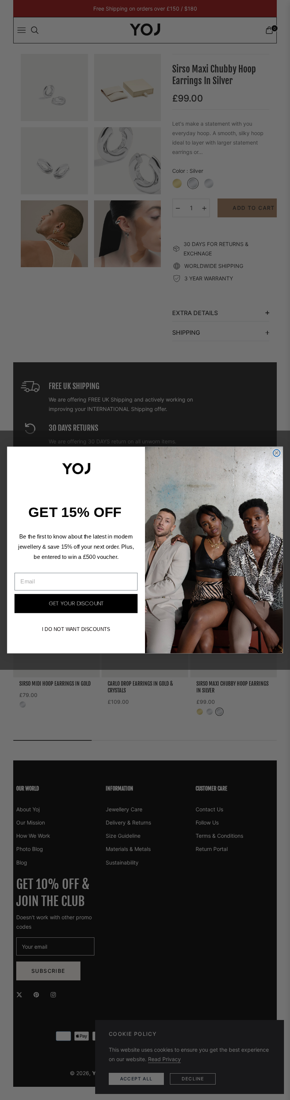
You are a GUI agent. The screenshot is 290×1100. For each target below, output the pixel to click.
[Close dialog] (276, 453)
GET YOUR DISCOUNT (76, 604)
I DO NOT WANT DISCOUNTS (76, 629)
